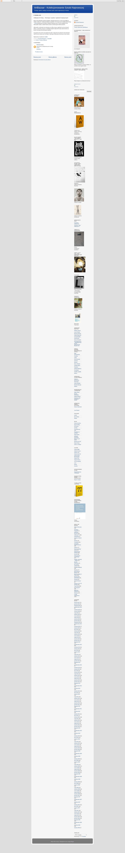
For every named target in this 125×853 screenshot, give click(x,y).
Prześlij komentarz (39, 51)
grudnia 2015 (77, 620)
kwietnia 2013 (77, 675)
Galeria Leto (76, 452)
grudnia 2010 (77, 726)
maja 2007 (76, 810)
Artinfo (75, 415)
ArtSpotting (76, 536)
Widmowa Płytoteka (76, 591)
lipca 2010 (76, 737)
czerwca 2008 (77, 784)
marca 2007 (76, 813)
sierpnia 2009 (77, 758)
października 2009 (78, 753)
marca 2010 (76, 744)
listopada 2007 (77, 796)
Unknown (39, 44)
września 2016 (77, 609)
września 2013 (77, 667)
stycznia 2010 (77, 747)
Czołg (75, 357)
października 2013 (78, 664)
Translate (84, 836)
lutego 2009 (76, 769)
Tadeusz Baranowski (76, 380)
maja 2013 (76, 673)
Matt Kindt (76, 381)
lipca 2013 (76, 670)
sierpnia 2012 (77, 691)
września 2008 (77, 779)
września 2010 (77, 733)
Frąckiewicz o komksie (77, 433)
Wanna (75, 373)
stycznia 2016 (77, 619)
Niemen (75, 362)
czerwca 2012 (77, 694)
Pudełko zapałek (77, 371)
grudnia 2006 (77, 818)
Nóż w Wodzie (77, 363)
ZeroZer (76, 466)
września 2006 (77, 825)
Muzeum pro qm (77, 441)
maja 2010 (76, 741)
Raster (75, 464)
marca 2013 (76, 676)
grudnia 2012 (77, 681)
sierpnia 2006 (77, 827)
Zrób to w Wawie (77, 444)
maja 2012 (76, 696)
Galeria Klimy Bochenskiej (77, 456)
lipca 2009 (76, 760)
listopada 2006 (77, 819)
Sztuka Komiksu (77, 423)
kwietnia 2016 (77, 614)
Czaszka (76, 356)
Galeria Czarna (77, 451)
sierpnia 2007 (77, 804)
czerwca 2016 (77, 611)
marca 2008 (76, 790)
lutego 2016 (76, 617)
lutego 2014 (76, 659)
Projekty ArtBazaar (43, 40)
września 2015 (77, 626)
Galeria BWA (76, 449)
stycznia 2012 (77, 703)
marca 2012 (76, 699)
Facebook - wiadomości (76, 223)
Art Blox (75, 427)
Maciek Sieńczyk (77, 384)
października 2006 (78, 822)
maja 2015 (76, 632)
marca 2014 (76, 657)
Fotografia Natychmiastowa (77, 544)
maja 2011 (76, 718)
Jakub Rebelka (77, 383)
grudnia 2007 (77, 795)
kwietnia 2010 (77, 743)
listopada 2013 (77, 662)
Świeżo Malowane (78, 406)
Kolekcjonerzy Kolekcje (77, 552)
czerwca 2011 (77, 717)
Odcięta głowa (77, 365)
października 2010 (78, 730)
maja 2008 (76, 787)
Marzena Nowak (77, 333)
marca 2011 (76, 721)
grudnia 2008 (77, 772)
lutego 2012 (76, 701)
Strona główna (53, 57)
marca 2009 (76, 767)
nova (75, 462)
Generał (76, 360)
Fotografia (76, 542)
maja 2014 (76, 654)
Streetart (76, 579)
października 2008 (78, 776)
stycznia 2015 (77, 638)
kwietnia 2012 (77, 698)
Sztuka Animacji (77, 580)
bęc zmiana (76, 416)
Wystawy (76, 592)
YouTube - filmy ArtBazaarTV (77, 226)
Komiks (75, 554)
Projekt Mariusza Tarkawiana (77, 472)
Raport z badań (77, 479)
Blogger (72, 841)
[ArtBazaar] (74, 16)
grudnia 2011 (77, 704)
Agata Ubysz (76, 392)
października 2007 (78, 799)
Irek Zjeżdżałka (77, 336)
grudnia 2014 (77, 640)
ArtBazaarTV (76, 534)
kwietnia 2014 (77, 656)
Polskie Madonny (77, 368)
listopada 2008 (77, 773)
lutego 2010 (76, 746)
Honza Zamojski (77, 339)
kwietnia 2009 (77, 766)
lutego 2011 (76, 723)
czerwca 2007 (77, 807)
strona (35, 23)
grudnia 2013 (77, 660)
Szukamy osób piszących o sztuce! (77, 399)
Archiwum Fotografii (76, 530)
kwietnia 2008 (77, 789)
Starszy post (67, 57)
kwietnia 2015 (77, 634)
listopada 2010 (77, 728)
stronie (38, 47)
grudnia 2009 (77, 749)
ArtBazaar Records (76, 533)
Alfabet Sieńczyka (78, 527)
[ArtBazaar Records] (74, 85)
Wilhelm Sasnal (77, 330)
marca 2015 (76, 635)
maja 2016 (76, 612)
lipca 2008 (76, 783)
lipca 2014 (76, 650)
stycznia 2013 (77, 680)
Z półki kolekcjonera (76, 595)
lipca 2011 (76, 715)
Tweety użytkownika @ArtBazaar (81, 27)
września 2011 (77, 711)
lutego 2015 (76, 637)
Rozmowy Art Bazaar (77, 572)
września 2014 (77, 647)
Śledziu (75, 386)
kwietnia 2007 (77, 812)
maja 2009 (76, 764)
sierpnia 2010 (77, 735)
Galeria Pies (76, 458)
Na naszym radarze (76, 565)
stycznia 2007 (77, 816)
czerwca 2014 (77, 651)
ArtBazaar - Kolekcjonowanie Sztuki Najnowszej (59, 7)
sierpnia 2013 (77, 669)
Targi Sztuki (76, 586)
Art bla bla (76, 426)
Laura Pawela (77, 332)
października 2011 (78, 708)
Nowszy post (37, 57)
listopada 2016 (77, 605)
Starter (75, 418)
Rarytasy (76, 569)
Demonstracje (77, 359)
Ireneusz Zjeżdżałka (76, 437)
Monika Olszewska (76, 394)
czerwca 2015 (77, 631)
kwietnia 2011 (77, 720)
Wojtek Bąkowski (77, 335)
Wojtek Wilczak (77, 396)
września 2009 (77, 756)
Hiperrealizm (76, 434)
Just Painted (76, 410)
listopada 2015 (77, 622)
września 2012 (77, 688)
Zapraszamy (76, 17)
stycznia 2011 (77, 724)
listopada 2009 (77, 750)
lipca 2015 (76, 629)
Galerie (37, 40)
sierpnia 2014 (77, 648)
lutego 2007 (76, 815)
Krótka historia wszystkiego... (77, 556)
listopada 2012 (77, 683)
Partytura (76, 367)
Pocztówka (76, 370)
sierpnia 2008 (77, 781)
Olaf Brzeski (76, 338)
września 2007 (77, 802)
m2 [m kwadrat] (77, 461)
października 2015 (78, 623)
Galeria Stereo (77, 459)
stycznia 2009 (77, 770)
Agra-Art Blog (77, 424)
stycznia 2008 (77, 793)
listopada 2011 (77, 706)
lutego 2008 (76, 792)
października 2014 (78, 644)
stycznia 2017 (77, 602)
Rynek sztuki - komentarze (77, 577)
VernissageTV (77, 587)
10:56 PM (38, 49)
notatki (46, 36)
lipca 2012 (76, 692)
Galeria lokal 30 (77, 454)
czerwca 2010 (77, 739)
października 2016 (78, 607)
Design (75, 540)
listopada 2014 (77, 642)
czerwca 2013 (77, 672)
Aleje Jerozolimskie (77, 354)
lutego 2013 (76, 678)
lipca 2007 (76, 806)
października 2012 (78, 685)
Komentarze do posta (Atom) (45, 59)
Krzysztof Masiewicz (80, 22)
